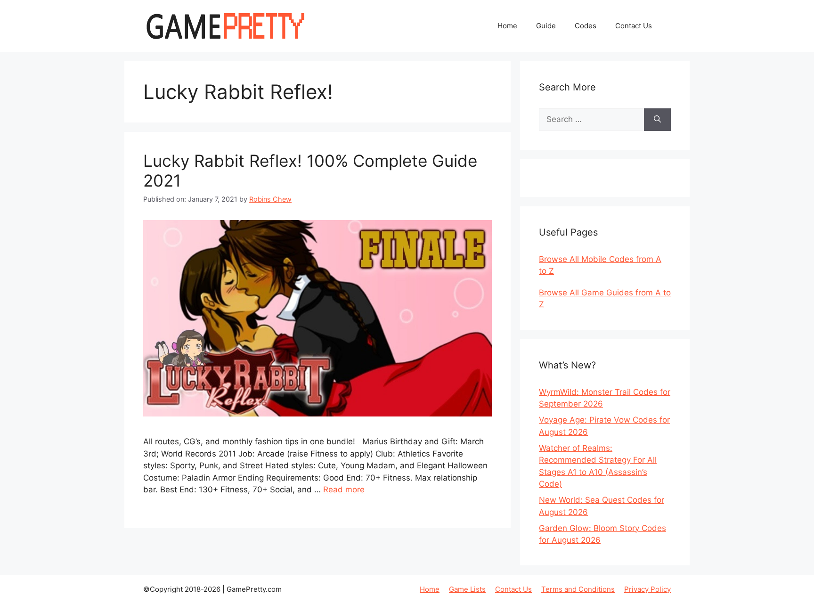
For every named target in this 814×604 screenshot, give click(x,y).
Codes (585, 25)
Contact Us (633, 25)
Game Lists (467, 589)
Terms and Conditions (578, 589)
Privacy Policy (647, 589)
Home (507, 25)
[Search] (657, 119)
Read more (344, 489)
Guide (546, 25)
